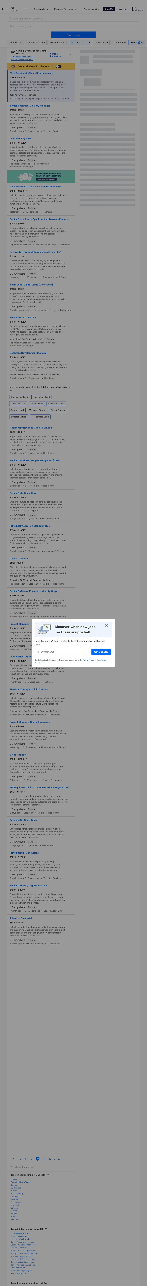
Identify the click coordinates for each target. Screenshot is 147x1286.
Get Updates (101, 651)
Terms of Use (88, 660)
